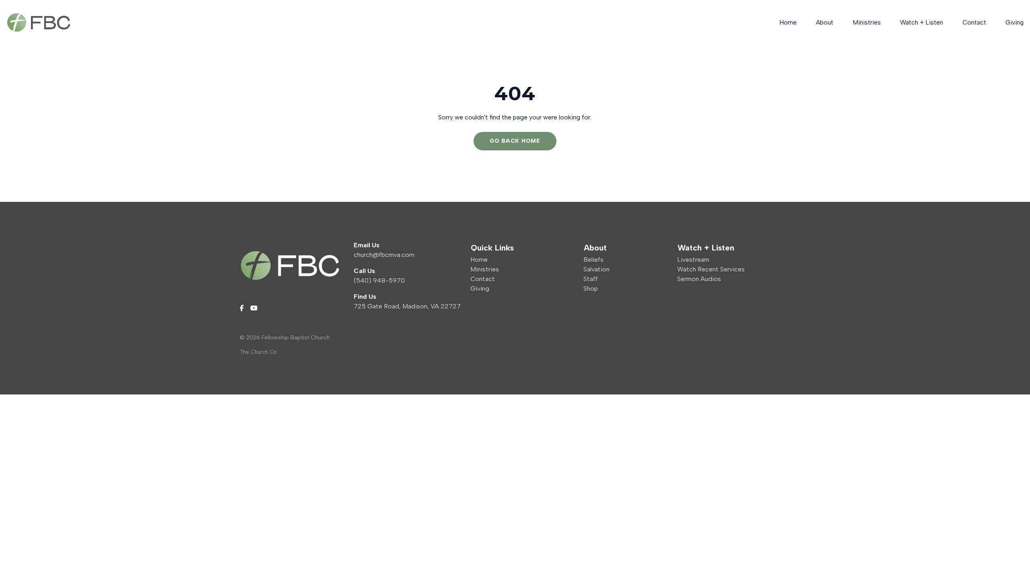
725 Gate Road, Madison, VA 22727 (407, 306)
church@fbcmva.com (384, 255)
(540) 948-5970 (379, 280)
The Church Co (258, 352)
